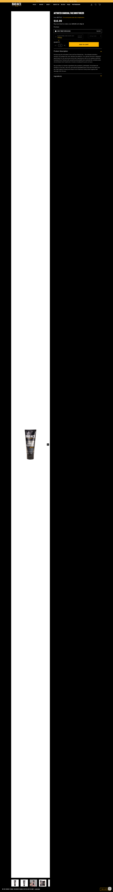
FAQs (68, 4)
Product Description (61, 51)
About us (56, 4)
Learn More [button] (37, 889)
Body (48, 4)
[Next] (48, 444)
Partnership (76, 4)
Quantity (57, 42)
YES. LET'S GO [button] (105, 889)
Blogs (63, 4)
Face (34, 4)
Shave (41, 4)
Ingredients (58, 76)
